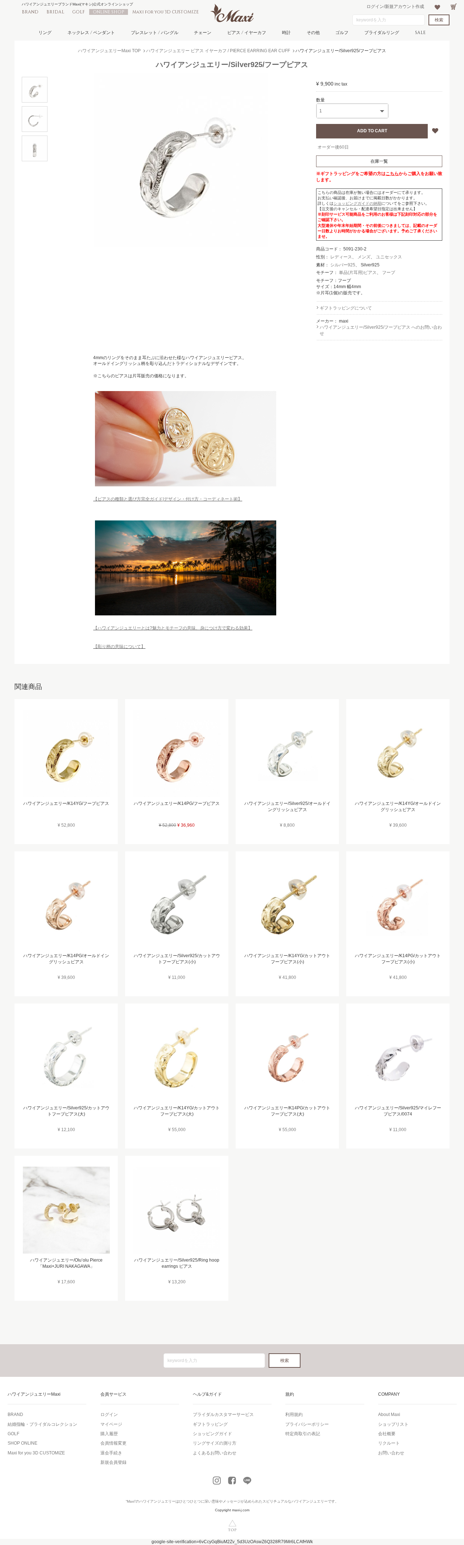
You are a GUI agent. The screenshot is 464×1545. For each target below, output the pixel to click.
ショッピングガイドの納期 (357, 203)
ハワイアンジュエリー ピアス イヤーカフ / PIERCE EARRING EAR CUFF (218, 50)
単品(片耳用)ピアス (358, 272)
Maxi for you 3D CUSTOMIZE (165, 12)
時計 (286, 33)
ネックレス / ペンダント (91, 33)
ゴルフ (341, 33)
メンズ (363, 256)
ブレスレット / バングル (154, 33)
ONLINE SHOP (108, 12)
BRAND (30, 12)
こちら (392, 173)
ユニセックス (389, 256)
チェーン (202, 33)
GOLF (78, 12)
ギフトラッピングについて (346, 308)
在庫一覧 (379, 161)
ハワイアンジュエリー (157, 1501)
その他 (313, 33)
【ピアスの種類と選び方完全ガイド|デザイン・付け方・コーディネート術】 (167, 499)
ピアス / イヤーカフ (246, 33)
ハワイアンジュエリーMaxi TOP (109, 50)
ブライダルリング (381, 33)
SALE (420, 33)
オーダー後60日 (333, 147)
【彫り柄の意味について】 (119, 646)
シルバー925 (342, 264)
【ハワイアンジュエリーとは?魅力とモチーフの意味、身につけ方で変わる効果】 (172, 628)
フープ (388, 272)
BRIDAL (55, 12)
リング (44, 33)
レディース (341, 256)
